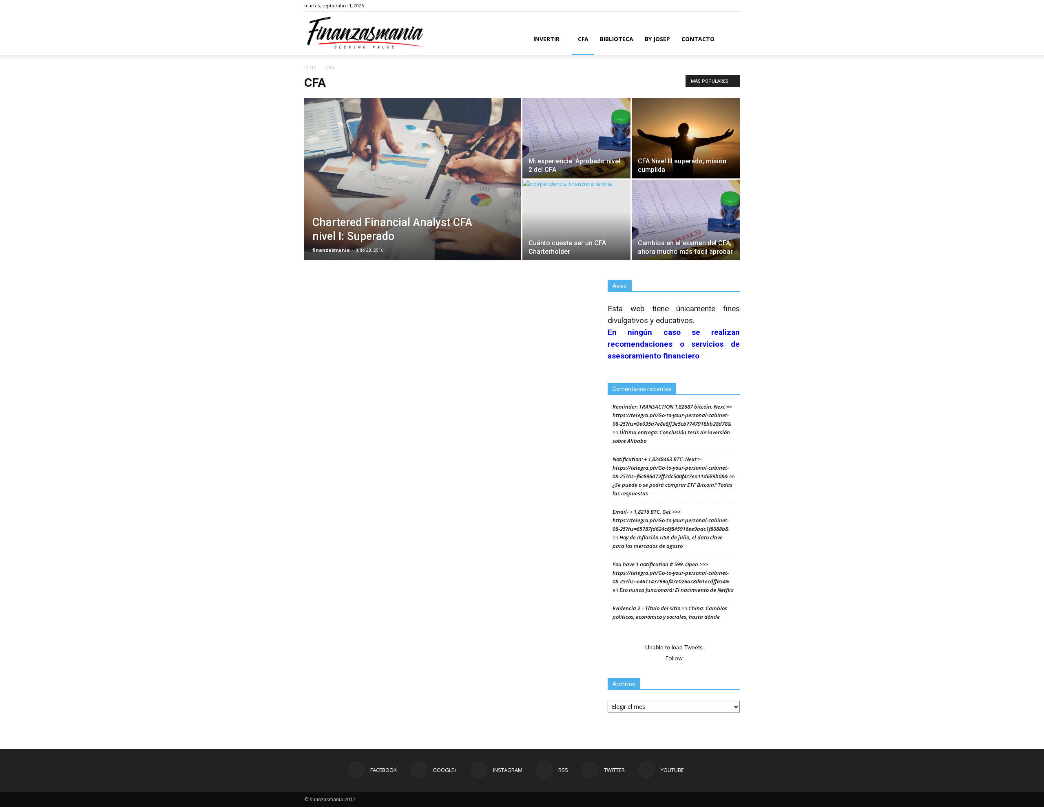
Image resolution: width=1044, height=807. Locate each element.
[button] (730, 40)
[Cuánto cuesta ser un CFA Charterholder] (576, 220)
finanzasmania (331, 250)
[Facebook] (666, 5)
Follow (674, 658)
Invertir (546, 39)
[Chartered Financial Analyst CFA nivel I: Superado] (412, 192)
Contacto (697, 39)
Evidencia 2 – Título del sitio (646, 608)
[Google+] (680, 5)
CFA (583, 39)
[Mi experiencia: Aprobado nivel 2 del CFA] (576, 138)
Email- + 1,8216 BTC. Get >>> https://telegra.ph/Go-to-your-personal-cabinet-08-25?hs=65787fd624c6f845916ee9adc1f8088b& (671, 520)
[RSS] (707, 5)
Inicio (310, 67)
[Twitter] (720, 5)
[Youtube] (734, 5)
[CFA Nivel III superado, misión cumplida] (686, 138)
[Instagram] (693, 5)
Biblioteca (616, 39)
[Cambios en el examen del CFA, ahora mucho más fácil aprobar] (686, 220)
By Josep (657, 39)
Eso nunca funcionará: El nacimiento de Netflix (676, 590)
